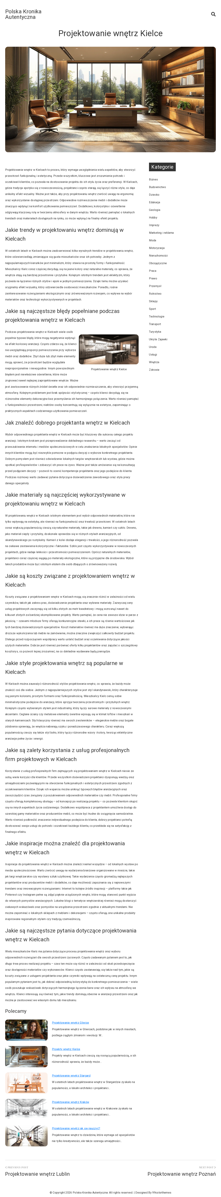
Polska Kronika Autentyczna (23, 14)
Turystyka (155, 331)
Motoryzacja (157, 248)
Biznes (153, 179)
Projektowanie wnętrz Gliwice (70, 1022)
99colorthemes (161, 1192)
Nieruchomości (158, 255)
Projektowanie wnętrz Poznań (182, 1174)
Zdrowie (154, 369)
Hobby (153, 217)
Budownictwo (157, 187)
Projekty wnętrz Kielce (66, 1049)
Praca (152, 270)
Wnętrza (154, 362)
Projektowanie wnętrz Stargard (71, 1075)
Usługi (153, 354)
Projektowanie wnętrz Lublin (37, 1174)
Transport (155, 324)
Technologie (156, 316)
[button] (213, 14)
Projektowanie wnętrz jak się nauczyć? (76, 1128)
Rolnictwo (155, 293)
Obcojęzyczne (158, 263)
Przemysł (155, 286)
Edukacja (154, 202)
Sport (152, 309)
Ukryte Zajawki (158, 339)
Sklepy (153, 301)
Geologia (154, 210)
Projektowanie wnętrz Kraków (70, 1102)
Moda (152, 240)
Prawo (153, 278)
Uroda (152, 347)
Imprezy (154, 225)
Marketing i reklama (161, 232)
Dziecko (154, 194)
